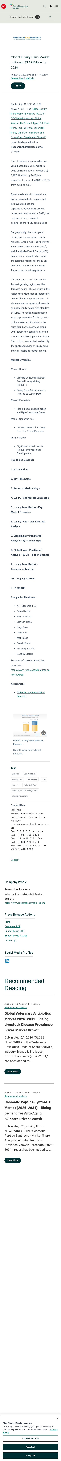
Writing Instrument (20, 796)
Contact (15, 859)
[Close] (57, 1418)
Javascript (10, 940)
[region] (30, 1437)
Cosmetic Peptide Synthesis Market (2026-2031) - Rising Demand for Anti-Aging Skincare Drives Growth (27, 1110)
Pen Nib (15, 785)
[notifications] (51, 6)
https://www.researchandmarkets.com (25, 902)
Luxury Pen (32, 779)
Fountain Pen (17, 779)
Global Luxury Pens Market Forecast (28, 742)
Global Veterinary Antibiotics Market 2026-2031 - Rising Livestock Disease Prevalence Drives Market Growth (28, 1021)
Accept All (30, 1455)
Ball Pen (15, 774)
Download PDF (12, 926)
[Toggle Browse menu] (49, 17)
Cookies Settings (30, 1438)
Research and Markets (22, 78)
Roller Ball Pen (30, 785)
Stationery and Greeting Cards (24, 790)
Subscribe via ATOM (16, 935)
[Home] (14, 6)
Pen (44, 779)
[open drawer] (57, 6)
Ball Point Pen (29, 774)
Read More (12, 1071)
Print (7, 921)
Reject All (30, 1447)
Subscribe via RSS (14, 931)
